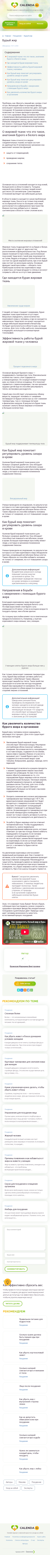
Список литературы (22, 1540)
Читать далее (13, 1304)
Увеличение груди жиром (18, 306)
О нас (33, 1540)
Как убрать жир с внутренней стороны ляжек (28, 1401)
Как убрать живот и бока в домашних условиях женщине (23, 1037)
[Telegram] (28, 990)
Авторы (9, 1482)
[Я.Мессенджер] (18, 990)
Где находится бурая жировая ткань (22, 63)
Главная (8, 36)
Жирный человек (13, 1135)
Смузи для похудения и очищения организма (21, 1185)
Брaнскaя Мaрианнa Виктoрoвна (25, 966)
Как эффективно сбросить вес (23, 1285)
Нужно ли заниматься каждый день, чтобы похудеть (29, 1453)
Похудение (17, 36)
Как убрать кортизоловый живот (31, 1353)
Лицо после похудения (29, 1386)
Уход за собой (25, 23)
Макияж (40, 23)
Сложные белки (12, 1013)
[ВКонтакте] (21, 990)
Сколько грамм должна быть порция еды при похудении (30, 1337)
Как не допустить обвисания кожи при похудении (28, 1419)
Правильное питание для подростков (31, 1320)
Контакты (9, 1540)
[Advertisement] (25, 175)
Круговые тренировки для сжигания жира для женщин (25, 1063)
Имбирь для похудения (16, 1209)
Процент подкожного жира (25, 366)
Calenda (29, 5)
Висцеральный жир (18, 498)
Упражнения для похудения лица (21, 1112)
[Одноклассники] (25, 990)
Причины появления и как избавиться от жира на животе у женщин (24, 1159)
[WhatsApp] (31, 990)
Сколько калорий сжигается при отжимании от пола (31, 1370)
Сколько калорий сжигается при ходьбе (29, 1436)
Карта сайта (41, 1537)
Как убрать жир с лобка (30, 1468)
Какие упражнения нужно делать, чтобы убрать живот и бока (24, 1088)
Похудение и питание (10, 23)
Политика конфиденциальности (23, 1537)
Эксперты (28, 1488)
